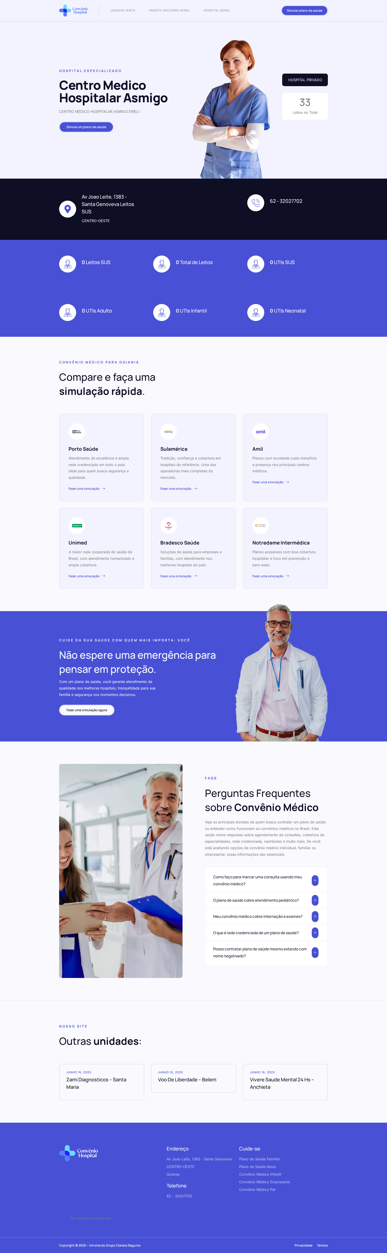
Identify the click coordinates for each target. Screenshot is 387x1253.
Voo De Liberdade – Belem (187, 1079)
